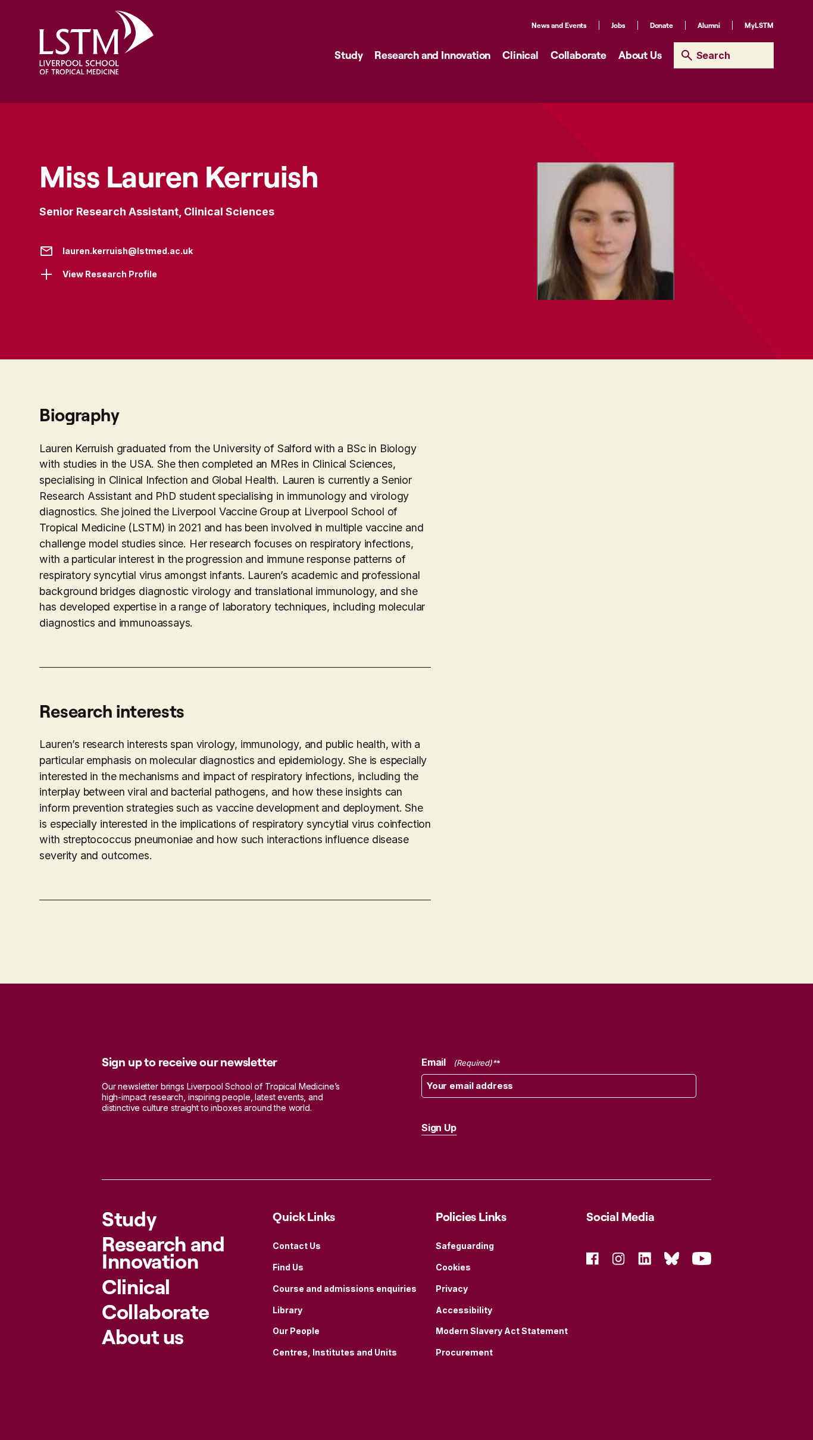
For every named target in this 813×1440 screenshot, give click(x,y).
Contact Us (297, 1246)
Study (348, 54)
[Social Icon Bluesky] (671, 1258)
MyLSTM (759, 25)
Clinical (520, 54)
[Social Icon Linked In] (644, 1258)
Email (456, 1062)
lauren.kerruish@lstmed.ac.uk (127, 251)
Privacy (452, 1289)
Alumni (709, 25)
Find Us (288, 1267)
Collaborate (578, 54)
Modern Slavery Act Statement (502, 1331)
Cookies (453, 1267)
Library (287, 1310)
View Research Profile (109, 274)
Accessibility (464, 1310)
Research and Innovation (432, 54)
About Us (640, 54)
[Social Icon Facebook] (592, 1258)
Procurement (464, 1352)
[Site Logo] (96, 42)
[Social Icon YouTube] (701, 1258)
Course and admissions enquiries (345, 1289)
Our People (296, 1331)
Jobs (618, 25)
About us (143, 1336)
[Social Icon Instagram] (618, 1258)
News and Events (559, 25)
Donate (661, 25)
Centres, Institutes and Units (335, 1352)
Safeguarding (465, 1246)
